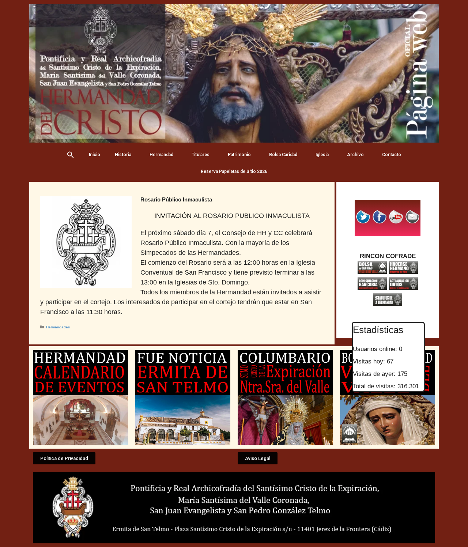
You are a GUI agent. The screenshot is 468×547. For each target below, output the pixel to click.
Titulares (201, 154)
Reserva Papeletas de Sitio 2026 (234, 171)
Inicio (94, 154)
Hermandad (161, 154)
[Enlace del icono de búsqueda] (71, 154)
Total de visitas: (375, 386)
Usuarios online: (376, 349)
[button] (64, 458)
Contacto (391, 154)
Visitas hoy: (370, 361)
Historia (123, 154)
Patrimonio (239, 154)
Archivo (355, 154)
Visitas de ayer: (375, 373)
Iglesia (322, 154)
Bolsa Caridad (283, 154)
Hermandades (58, 327)
